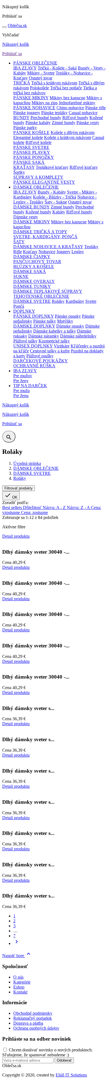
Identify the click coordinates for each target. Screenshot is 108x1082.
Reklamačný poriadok (32, 1018)
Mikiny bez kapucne (67, 97)
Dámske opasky (70, 326)
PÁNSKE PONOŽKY (33, 157)
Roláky (58, 301)
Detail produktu (16, 536)
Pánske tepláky (54, 112)
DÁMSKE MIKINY (31, 221)
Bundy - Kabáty (52, 192)
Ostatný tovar (40, 78)
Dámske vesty (25, 217)
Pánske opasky (68, 316)
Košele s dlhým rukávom (72, 132)
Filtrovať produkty (18, 488)
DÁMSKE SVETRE (32, 301)
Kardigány (75, 301)
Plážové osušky (39, 355)
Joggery (63, 251)
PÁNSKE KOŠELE (31, 132)
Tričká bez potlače (66, 87)
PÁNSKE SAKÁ (29, 162)
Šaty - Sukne (56, 202)
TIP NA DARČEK (30, 385)
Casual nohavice (83, 112)
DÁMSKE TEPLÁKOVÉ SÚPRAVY (47, 291)
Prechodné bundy (45, 117)
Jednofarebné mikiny (77, 102)
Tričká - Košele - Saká (57, 68)
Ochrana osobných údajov (36, 1028)
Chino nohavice (70, 107)
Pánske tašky (44, 321)
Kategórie (21, 982)
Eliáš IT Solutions (71, 1075)
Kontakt (20, 992)
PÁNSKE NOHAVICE (34, 107)
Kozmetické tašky (54, 341)
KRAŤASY (24, 167)
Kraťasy (30, 251)
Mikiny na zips (45, 102)
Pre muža (21, 390)
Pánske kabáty (38, 122)
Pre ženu (21, 395)
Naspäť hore (17, 955)
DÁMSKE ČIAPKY (31, 256)
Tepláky (91, 246)
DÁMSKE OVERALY (34, 281)
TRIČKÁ (21, 83)
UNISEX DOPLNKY (33, 346)
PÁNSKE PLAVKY (31, 152)
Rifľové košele (38, 142)
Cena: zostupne (34, 512)
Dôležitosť (33, 507)
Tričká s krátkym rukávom (54, 83)
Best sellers (12, 507)
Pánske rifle (95, 107)
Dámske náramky (43, 336)
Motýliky (65, 321)
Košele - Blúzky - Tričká (54, 197)
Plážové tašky (25, 341)
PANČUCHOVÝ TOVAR (37, 261)
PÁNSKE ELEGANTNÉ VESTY (44, 182)
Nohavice (46, 251)
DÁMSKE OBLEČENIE (36, 187)
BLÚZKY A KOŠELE (33, 266)
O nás (18, 977)
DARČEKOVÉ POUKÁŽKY (40, 360)
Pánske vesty (87, 122)
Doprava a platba (28, 1023)
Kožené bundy (38, 212)
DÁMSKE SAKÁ (29, 271)
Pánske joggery (26, 112)
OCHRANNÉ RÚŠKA (34, 365)
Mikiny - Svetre (41, 73)
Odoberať (64, 1060)
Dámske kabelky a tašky (54, 331)
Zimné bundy (63, 122)
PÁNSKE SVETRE (31, 147)
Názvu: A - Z (55, 507)
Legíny (77, 251)
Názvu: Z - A (79, 507)
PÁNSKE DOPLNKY (33, 316)
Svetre (90, 301)
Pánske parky (25, 127)
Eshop (18, 987)
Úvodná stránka (27, 463)
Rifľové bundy (75, 117)
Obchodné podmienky (32, 1013)
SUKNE (21, 276)
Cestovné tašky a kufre (50, 351)
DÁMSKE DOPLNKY (34, 326)
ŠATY (19, 241)
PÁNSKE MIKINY (30, 97)
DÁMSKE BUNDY (31, 207)
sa (17, 25)
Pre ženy (21, 380)
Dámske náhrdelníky (78, 336)
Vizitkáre (62, 346)
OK (10, 495)
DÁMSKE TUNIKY (32, 286)
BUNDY (21, 117)
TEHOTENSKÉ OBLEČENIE (41, 296)
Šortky (19, 172)
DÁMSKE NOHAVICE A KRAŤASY (48, 246)
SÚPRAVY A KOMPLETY (38, 177)
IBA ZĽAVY (25, 68)
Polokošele (39, 87)
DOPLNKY (24, 311)
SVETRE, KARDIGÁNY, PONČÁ (45, 236)
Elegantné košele (28, 137)
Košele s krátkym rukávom (67, 137)
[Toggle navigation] (4, 27)
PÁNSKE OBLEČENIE (35, 63)
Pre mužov (22, 375)
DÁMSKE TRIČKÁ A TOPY (40, 231)
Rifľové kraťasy (84, 167)
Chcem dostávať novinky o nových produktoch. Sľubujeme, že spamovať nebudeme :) (47, 1052)
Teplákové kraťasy (52, 167)
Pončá (18, 306)
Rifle (17, 251)
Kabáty (58, 212)
